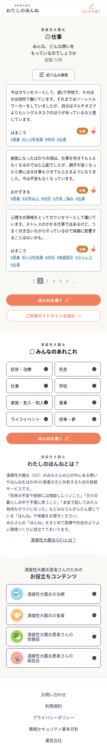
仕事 (82, 131)
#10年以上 (30, 198)
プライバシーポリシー (53, 717)
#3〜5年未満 (32, 139)
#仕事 (61, 139)
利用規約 (53, 706)
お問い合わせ (53, 694)
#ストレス (84, 257)
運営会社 (53, 740)
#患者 (15, 139)
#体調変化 (65, 257)
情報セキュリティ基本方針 (53, 729)
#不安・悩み (63, 198)
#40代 (50, 139)
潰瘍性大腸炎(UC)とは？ (53, 540)
